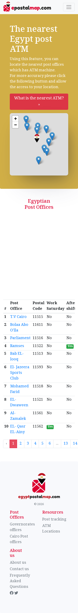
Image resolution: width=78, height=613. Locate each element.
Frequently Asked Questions (20, 581)
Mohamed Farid (19, 389)
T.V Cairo (18, 317)
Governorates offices (22, 527)
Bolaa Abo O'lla (19, 328)
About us (18, 563)
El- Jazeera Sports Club (19, 373)
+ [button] (15, 118)
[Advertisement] (39, 259)
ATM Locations (51, 529)
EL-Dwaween (19, 403)
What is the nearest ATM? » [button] (39, 101)
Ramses (17, 346)
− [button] (15, 124)
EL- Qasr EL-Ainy (18, 429)
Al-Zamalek (18, 416)
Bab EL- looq (17, 357)
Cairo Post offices (19, 539)
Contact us (19, 569)
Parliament (20, 338)
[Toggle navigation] (69, 7)
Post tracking (54, 520)
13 (66, 444)
